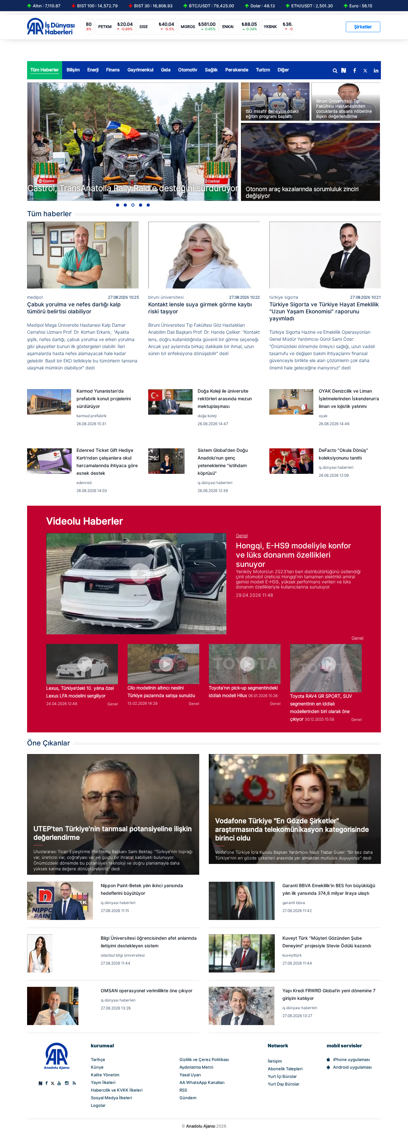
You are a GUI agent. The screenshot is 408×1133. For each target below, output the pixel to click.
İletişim (275, 1061)
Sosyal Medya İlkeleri (111, 1097)
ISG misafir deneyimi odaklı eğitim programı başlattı (272, 114)
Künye (97, 1067)
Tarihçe (98, 1059)
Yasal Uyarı (190, 1074)
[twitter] (365, 70)
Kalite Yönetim (105, 1074)
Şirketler (363, 26)
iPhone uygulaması (351, 1059)
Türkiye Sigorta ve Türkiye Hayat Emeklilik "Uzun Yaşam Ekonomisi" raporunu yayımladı (324, 311)
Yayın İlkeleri (103, 1082)
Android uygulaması (352, 1067)
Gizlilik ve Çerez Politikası (204, 1059)
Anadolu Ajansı (200, 1126)
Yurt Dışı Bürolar (283, 1084)
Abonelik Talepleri (285, 1068)
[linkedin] (376, 70)
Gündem (187, 1097)
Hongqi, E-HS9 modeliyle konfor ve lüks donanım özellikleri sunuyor (293, 555)
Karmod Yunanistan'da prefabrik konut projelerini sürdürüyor (103, 398)
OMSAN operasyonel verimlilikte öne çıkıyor (147, 990)
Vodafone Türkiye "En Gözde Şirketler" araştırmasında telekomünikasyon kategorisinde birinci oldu (292, 829)
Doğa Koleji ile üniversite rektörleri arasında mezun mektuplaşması (225, 398)
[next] (343, 70)
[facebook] (354, 70)
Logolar (98, 1105)
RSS (183, 1090)
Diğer (283, 69)
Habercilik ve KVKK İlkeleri (116, 1090)
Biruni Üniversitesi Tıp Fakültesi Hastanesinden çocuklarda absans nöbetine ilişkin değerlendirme (344, 108)
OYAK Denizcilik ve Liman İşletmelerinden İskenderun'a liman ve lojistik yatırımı (349, 398)
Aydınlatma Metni (196, 1067)
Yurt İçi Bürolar (282, 1076)
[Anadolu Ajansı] (56, 1055)
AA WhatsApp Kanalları (201, 1082)
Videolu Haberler (84, 521)
